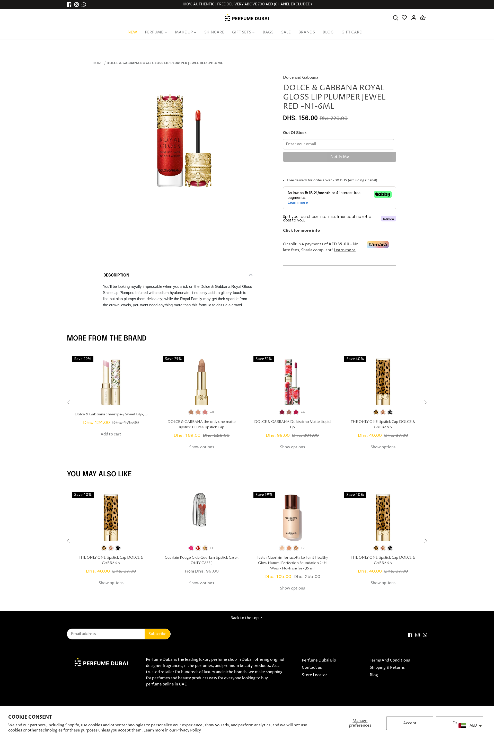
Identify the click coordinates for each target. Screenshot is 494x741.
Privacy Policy (188, 730)
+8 (212, 412)
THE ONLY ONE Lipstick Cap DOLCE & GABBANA (383, 424)
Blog (374, 675)
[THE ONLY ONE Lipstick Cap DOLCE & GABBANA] (383, 382)
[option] (184, 144)
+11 (212, 548)
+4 (303, 412)
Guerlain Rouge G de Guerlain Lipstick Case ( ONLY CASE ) (202, 560)
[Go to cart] (423, 18)
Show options (201, 447)
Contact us (312, 667)
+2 (303, 548)
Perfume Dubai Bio (319, 660)
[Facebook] (69, 4)
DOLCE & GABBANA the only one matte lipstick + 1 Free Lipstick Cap (201, 424)
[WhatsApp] (84, 4)
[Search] (395, 18)
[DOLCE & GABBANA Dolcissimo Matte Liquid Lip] (292, 382)
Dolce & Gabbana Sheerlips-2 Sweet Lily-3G (111, 414)
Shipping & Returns (387, 667)
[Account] (413, 18)
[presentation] (68, 403)
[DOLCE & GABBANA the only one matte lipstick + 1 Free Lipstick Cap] (202, 382)
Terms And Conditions (390, 660)
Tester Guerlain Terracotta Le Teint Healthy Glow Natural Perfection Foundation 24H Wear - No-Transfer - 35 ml (292, 563)
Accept (410, 723)
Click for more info (301, 230)
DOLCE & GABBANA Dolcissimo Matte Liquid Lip (292, 424)
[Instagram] (76, 4)
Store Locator (314, 675)
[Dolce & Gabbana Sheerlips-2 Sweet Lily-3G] (111, 382)
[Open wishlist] (404, 18)
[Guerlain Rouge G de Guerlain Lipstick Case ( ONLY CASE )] (202, 517)
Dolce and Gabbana (300, 77)
